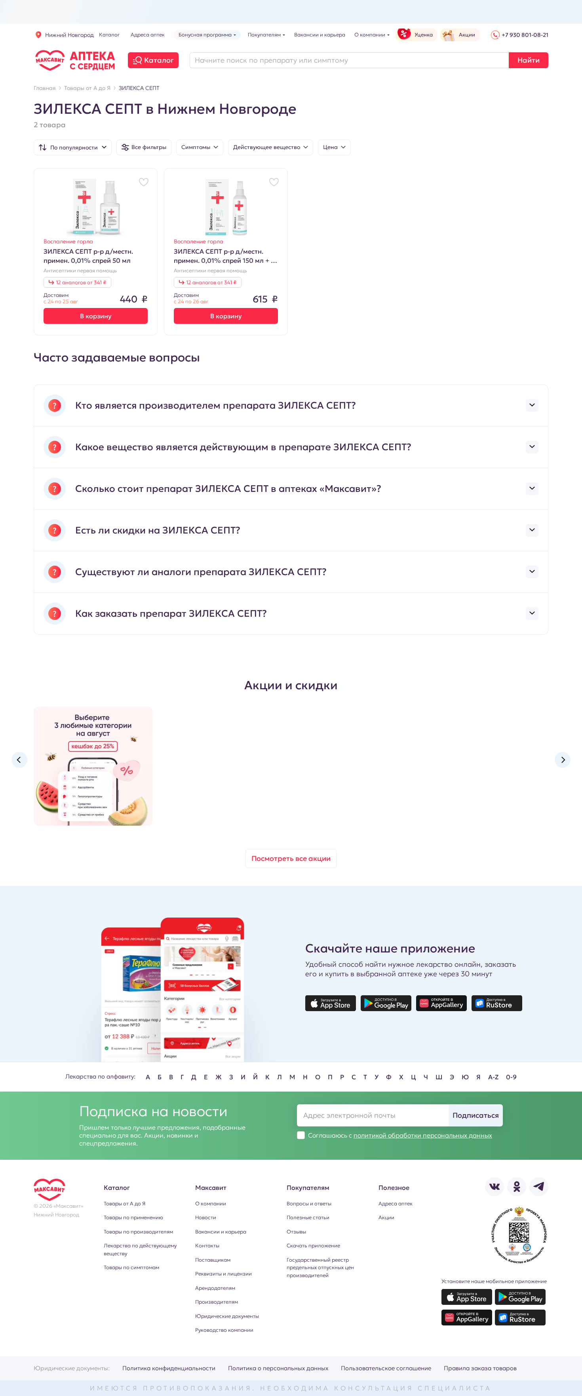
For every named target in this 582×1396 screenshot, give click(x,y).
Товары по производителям (138, 1231)
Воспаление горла (68, 241)
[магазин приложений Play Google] (386, 1003)
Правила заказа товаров (480, 1368)
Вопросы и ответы (309, 1203)
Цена (330, 147)
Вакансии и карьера (220, 1231)
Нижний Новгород (69, 34)
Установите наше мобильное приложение (494, 1281)
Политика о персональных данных (278, 1368)
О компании (210, 1203)
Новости (205, 1217)
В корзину (96, 316)
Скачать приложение (313, 1245)
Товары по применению (133, 1217)
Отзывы (296, 1231)
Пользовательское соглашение (386, 1368)
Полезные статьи (308, 1217)
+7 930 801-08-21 (525, 34)
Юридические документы (227, 1316)
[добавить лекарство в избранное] (143, 181)
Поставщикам (212, 1259)
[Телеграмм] (538, 1186)
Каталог (159, 60)
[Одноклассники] (516, 1186)
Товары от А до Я (124, 1203)
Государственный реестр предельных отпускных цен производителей (320, 1267)
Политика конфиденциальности (168, 1368)
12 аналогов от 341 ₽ (81, 282)
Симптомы (195, 147)
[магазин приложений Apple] (330, 1003)
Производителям (216, 1301)
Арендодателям (215, 1288)
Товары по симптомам (131, 1267)
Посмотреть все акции (291, 858)
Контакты (207, 1245)
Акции (386, 1217)
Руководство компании (224, 1330)
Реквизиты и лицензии (223, 1273)
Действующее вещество (266, 147)
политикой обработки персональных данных (423, 1135)
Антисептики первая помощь (80, 271)
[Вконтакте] (494, 1186)
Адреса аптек (395, 1203)
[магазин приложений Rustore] (497, 1003)
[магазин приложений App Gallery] (441, 1003)
